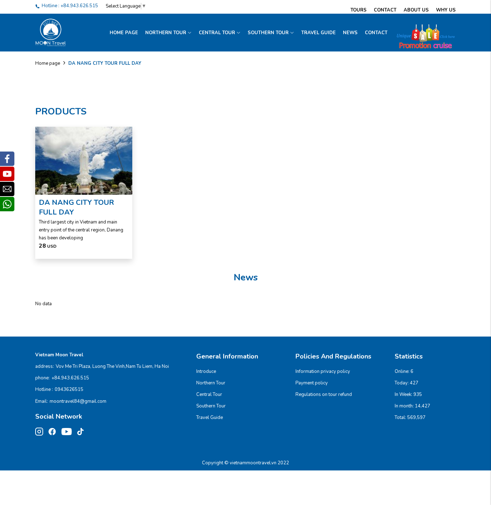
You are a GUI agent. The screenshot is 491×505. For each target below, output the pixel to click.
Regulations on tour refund (323, 394)
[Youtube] (7, 174)
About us (416, 10)
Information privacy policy (322, 371)
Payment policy (311, 383)
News (350, 33)
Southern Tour (268, 33)
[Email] (7, 189)
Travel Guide (318, 33)
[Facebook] (7, 159)
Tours (358, 10)
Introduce (206, 371)
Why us (446, 10)
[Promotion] (423, 32)
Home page (124, 33)
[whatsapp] (7, 204)
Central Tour (217, 33)
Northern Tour (165, 33)
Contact (385, 10)
